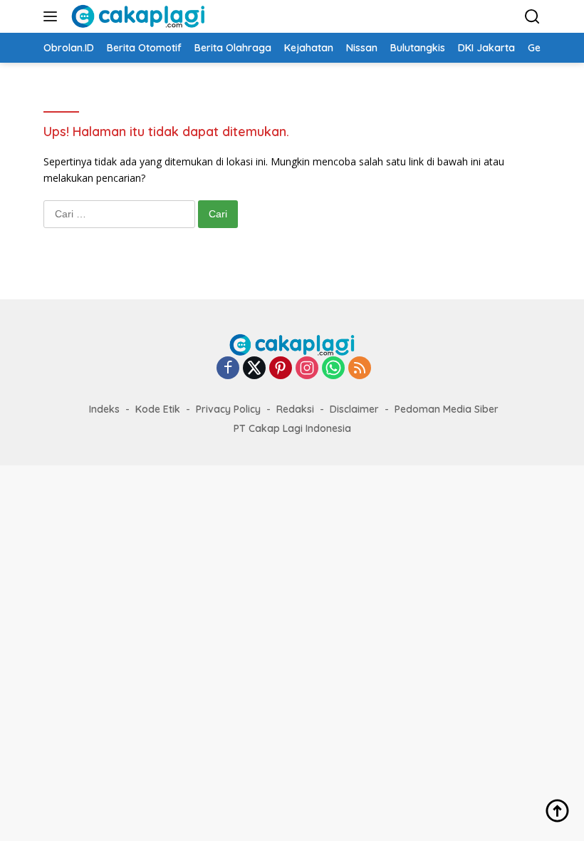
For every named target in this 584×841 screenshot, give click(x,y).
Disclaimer (354, 409)
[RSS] (359, 368)
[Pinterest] (280, 368)
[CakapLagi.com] (136, 16)
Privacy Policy (228, 409)
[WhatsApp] (333, 368)
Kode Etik (157, 409)
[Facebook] (228, 368)
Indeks (104, 409)
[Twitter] (254, 368)
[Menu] (53, 16)
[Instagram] (307, 368)
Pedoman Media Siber (447, 409)
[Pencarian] (532, 17)
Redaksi (295, 409)
